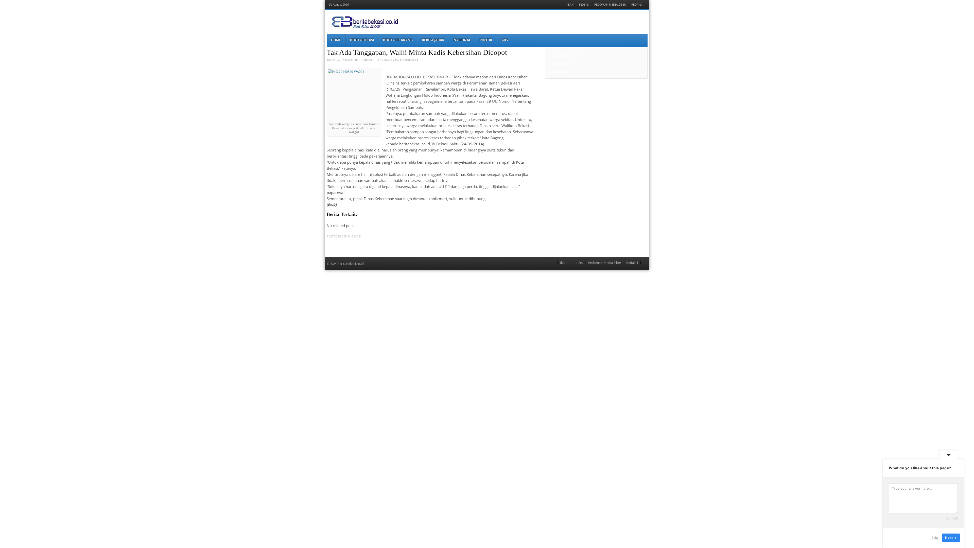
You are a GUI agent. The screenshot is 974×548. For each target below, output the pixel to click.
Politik (486, 40)
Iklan (569, 4)
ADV (504, 40)
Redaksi (636, 4)
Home (336, 40)
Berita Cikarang (398, 40)
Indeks (584, 4)
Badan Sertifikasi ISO (562, 55)
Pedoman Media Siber (610, 4)
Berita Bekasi (362, 40)
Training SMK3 (557, 63)
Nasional (462, 40)
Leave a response (405, 59)
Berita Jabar (433, 40)
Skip (934, 538)
